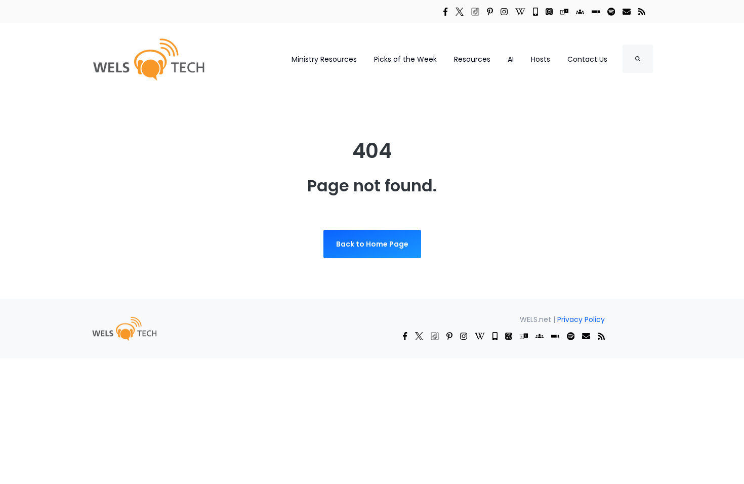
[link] (445, 11)
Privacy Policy (581, 319)
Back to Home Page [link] (372, 244)
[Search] (638, 59)
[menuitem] (124, 328)
